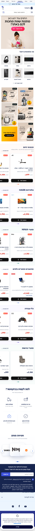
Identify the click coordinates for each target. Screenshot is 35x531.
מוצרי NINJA (28, 233)
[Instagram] (13, 511)
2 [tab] (16, 52)
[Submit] (3, 12)
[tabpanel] (17, 34)
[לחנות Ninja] (8, 454)
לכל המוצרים (5, 155)
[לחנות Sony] (26, 454)
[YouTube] (25, 511)
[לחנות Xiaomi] (17, 454)
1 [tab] (18, 52)
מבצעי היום (28, 151)
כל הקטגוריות (32, 12)
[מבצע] (17, 33)
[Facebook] (19, 510)
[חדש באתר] (17, 118)
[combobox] (14, 12)
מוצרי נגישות (28, 352)
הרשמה (5, 479)
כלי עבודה (29, 313)
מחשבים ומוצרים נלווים (23, 273)
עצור (24, 52)
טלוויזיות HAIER (26, 194)
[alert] (17, 4)
